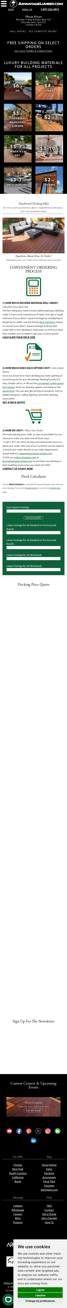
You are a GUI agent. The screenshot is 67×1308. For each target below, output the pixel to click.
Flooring (49, 1185)
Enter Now (33, 1110)
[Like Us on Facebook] (19, 1131)
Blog (18, 1218)
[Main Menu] (4, 4)
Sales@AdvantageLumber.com (35, 453)
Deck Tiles (49, 1181)
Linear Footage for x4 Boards (24, 566)
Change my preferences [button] (40, 1300)
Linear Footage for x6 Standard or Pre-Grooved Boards (31, 527)
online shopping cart (25, 457)
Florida (18, 1165)
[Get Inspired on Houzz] (57, 1131)
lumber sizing (31, 488)
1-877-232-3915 (50, 9)
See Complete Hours (43, 31)
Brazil (17, 1181)
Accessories (49, 1177)
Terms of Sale (11, 1283)
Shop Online (49, 1165)
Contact (49, 1210)
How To (49, 1222)
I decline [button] (40, 1295)
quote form (9, 390)
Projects (18, 1222)
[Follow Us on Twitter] (38, 1131)
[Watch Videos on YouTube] (9, 1131)
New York (17, 1169)
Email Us (27, 9)
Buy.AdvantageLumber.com (17, 461)
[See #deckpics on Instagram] (48, 1131)
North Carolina (18, 1173)
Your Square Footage (17, 507)
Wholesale (18, 1210)
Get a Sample (49, 1218)
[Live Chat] (8, 1300)
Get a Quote (49, 1214)
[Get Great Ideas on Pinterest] (28, 1131)
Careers (17, 1214)
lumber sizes (55, 488)
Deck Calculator (47, 322)
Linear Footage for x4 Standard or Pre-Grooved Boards (31, 542)
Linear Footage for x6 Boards (24, 555)
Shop (11, 9)
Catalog (18, 1205)
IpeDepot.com (49, 1189)
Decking (49, 1173)
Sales (49, 1169)
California (18, 1177)
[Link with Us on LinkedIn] (33, 1140)
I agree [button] (40, 1289)
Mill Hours (18, 31)
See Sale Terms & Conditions (33, 51)
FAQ (49, 1205)
